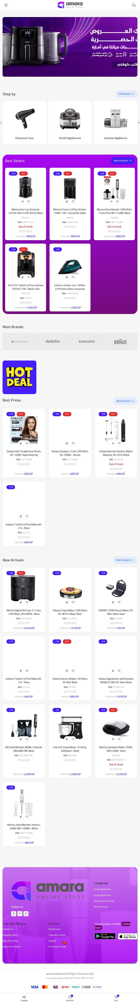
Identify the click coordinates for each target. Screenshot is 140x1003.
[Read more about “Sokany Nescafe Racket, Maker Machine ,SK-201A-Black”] (113, 443)
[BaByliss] (19, 341)
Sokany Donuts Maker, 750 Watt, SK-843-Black (70, 680)
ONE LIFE (25, 293)
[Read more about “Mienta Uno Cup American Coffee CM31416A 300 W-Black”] (23, 201)
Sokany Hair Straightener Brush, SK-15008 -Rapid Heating (24, 453)
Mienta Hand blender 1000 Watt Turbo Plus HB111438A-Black (114, 211)
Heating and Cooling (104, 901)
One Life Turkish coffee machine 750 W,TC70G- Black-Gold (26, 287)
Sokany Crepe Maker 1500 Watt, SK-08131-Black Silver (70, 612)
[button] (67, 201)
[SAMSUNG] (53, 341)
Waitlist (52, 941)
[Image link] (47, 890)
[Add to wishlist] (29, 201)
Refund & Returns (12, 946)
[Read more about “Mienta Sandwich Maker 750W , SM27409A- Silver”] (113, 739)
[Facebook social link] (13, 913)
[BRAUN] (86, 341)
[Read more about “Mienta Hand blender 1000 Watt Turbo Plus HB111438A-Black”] (111, 201)
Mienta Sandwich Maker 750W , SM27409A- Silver (116, 749)
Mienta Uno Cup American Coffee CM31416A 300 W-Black (26, 211)
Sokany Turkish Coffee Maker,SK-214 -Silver (24, 526)
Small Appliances (102, 889)
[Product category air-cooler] (70, 122)
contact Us (8, 929)
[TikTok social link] (26, 913)
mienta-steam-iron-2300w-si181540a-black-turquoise (70, 287)
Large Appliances (102, 895)
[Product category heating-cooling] (115, 122)
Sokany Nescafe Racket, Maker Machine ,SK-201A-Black (116, 453)
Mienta (25, 217)
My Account (54, 929)
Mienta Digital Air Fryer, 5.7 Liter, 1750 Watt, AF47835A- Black (23, 612)
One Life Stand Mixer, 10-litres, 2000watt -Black (70, 749)
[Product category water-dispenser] (24, 122)
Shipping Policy (10, 935)
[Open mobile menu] (6, 5)
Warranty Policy (10, 941)
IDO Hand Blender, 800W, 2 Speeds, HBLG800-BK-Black (24, 749)
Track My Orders (57, 935)
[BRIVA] (120, 341)
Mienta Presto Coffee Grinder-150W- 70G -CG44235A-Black (70, 211)
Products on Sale (57, 946)
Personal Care (101, 906)
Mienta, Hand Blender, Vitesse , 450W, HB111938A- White (24, 826)
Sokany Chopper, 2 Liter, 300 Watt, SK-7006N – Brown (70, 453)
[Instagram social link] (19, 913)
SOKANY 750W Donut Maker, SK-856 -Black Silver (116, 612)
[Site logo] (70, 4)
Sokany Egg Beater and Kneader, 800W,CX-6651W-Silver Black (116, 680)
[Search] (134, 5)
